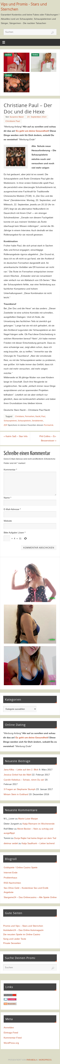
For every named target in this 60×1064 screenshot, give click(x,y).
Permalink (48, 425)
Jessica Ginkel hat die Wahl (17, 774)
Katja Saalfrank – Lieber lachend (38, 843)
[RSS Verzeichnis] (10, 1004)
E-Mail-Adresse (12, 509)
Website (8, 521)
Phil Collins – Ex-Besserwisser (47, 438)
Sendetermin (37, 421)
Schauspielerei (10, 421)
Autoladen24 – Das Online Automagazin (23, 930)
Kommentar (10, 469)
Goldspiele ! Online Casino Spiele (20, 867)
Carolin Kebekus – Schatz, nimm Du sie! (24, 779)
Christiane (19, 416)
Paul (43, 416)
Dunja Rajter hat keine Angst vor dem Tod (35, 838)
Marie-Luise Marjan (28, 818)
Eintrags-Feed (11, 1032)
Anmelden (9, 1027)
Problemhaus (10, 877)
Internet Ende (10, 872)
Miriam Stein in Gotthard (16, 794)
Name (7, 497)
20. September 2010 (36, 117)
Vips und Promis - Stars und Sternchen (24, 7)
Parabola (32, 1060)
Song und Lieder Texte (14, 939)
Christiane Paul (12, 121)
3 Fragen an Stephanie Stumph (20, 789)
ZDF (5, 425)
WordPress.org (11, 1043)
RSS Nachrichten (12, 883)
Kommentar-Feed (13, 1037)
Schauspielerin (24, 421)
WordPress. (45, 1060)
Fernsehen (29, 416)
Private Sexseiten (12, 943)
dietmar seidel (11, 843)
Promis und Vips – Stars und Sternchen (23, 926)
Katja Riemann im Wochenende (39, 823)
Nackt (37, 416)
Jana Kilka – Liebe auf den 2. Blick (21, 769)
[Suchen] (52, 32)
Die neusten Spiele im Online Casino (21, 934)
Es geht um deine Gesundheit (32, 131)
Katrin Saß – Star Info (16, 436)
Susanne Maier (17, 117)
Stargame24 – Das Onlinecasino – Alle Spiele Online (30, 897)
